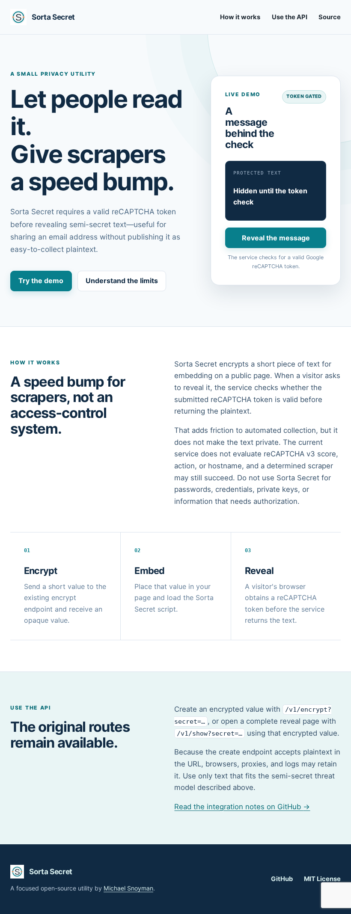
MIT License (322, 879)
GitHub (282, 879)
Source (329, 17)
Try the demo (40, 280)
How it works (240, 17)
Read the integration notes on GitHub (242, 806)
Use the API (289, 17)
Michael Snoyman (128, 888)
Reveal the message (276, 238)
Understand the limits (122, 280)
